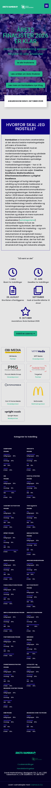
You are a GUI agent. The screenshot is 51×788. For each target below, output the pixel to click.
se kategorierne (27, 220)
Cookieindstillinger (26, 764)
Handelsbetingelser (25, 768)
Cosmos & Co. (36, 784)
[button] (46, 6)
